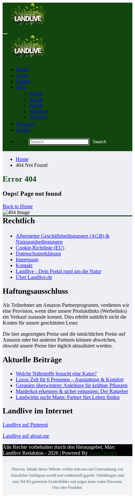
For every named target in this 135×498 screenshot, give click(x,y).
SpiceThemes (103, 453)
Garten (23, 81)
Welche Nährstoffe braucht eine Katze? (56, 373)
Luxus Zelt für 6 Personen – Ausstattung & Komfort (70, 379)
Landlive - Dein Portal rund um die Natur (58, 271)
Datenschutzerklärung (38, 253)
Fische (36, 105)
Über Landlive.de (34, 277)
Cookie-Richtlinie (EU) (40, 247)
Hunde (36, 99)
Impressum (27, 259)
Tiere (21, 87)
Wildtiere (38, 117)
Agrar (22, 75)
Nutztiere (38, 111)
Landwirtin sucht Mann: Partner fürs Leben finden (68, 397)
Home (22, 69)
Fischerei (25, 124)
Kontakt (24, 265)
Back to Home (18, 206)
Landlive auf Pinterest (25, 425)
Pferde (36, 93)
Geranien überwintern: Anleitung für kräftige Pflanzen (71, 385)
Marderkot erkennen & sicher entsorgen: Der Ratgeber (72, 391)
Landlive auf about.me (26, 436)
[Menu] (5, 33)
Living (23, 129)
